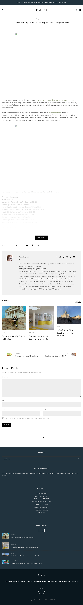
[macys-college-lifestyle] (41, 63)
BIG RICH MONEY (41, 493)
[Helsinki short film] (69, 315)
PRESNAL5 (41, 513)
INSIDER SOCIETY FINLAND (41, 501)
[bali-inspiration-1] (5, 562)
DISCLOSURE (52, 581)
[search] (78, 459)
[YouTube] (44, 575)
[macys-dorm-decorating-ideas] (41, 155)
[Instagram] (41, 575)
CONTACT (75, 581)
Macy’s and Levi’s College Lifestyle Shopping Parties (55, 100)
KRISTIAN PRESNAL (41, 510)
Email (4, 409)
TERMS (30, 581)
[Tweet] (16, 245)
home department (55, 113)
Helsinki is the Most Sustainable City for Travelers (65, 333)
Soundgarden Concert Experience (26, 355)
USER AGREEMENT (40, 581)
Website (45, 409)
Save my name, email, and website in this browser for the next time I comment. (27, 418)
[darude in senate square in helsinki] (14, 318)
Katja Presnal (24, 256)
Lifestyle (37, 19)
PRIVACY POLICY (64, 581)
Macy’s (38, 192)
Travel (58, 326)
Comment (5, 377)
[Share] (10, 245)
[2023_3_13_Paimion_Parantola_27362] (41, 318)
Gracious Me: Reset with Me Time (56, 355)
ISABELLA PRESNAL (41, 504)
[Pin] (21, 245)
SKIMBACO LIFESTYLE (41, 499)
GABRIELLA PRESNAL (41, 507)
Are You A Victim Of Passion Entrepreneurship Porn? (26, 563)
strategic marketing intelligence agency (32, 269)
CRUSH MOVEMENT (41, 496)
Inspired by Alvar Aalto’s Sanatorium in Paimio (39, 337)
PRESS (23, 581)
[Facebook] (38, 575)
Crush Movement (16, 561)
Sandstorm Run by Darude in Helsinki (13, 337)
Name (4, 400)
